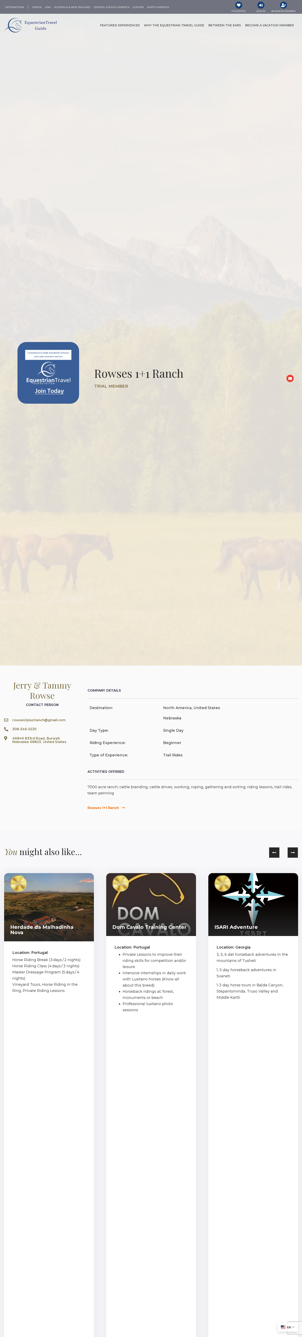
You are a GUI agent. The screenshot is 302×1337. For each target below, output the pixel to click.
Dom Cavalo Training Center (149, 927)
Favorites (239, 11)
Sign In (260, 11)
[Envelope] (290, 378)
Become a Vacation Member (269, 25)
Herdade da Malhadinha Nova (42, 929)
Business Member (283, 11)
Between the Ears (224, 25)
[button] (274, 852)
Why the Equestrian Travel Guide (174, 25)
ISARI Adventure (236, 927)
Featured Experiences (120, 25)
